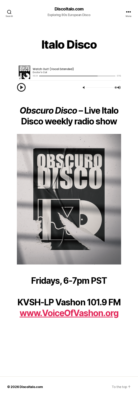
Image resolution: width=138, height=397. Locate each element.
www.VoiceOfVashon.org (69, 313)
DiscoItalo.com (69, 9)
